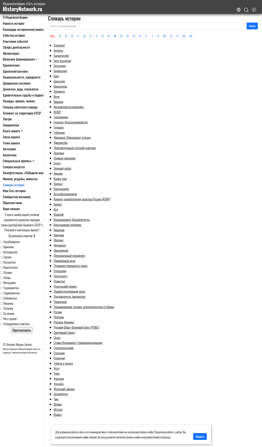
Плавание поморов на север (70, 265)
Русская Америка (64, 322)
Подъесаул (60, 276)
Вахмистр (59, 91)
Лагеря (7, 118)
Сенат (57, 337)
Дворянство (61, 142)
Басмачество (61, 55)
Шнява (58, 404)
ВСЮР (57, 112)
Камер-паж (60, 178)
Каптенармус (61, 188)
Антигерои (9, 148)
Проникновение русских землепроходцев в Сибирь (84, 306)
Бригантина (60, 86)
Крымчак (59, 229)
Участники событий (15, 41)
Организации (11, 53)
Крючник (59, 235)
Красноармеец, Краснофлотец (72, 219)
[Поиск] (246, 10)
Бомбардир (60, 70)
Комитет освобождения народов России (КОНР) (82, 199)
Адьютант (59, 45)
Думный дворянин (64, 158)
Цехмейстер (61, 393)
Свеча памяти (11, 136)
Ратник (58, 312)
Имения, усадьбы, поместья (20, 178)
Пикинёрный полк (64, 260)
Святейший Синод (64, 332)
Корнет (58, 204)
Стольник (59, 352)
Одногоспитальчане (15, 71)
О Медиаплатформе (15, 17)
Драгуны (59, 152)
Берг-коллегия (62, 60)
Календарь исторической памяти (23, 29)
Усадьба (59, 383)
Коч (56, 209)
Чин (56, 399)
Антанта (58, 50)
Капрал (58, 183)
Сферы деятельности (16, 47)
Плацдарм (60, 270)
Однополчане (11, 65)
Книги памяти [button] (11, 130)
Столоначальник (63, 347)
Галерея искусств (14, 166)
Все (52, 35)
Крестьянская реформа (67, 224)
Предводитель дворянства (69, 296)
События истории (14, 35)
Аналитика (9, 154)
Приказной (60, 301)
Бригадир (59, 81)
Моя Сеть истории (14, 190)
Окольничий (61, 250)
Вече (57, 96)
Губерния (59, 132)
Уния (57, 373)
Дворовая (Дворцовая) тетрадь (72, 137)
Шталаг (58, 409)
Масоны (58, 240)
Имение (58, 173)
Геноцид (59, 127)
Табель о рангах (63, 363)
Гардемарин (61, 116)
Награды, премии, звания (19, 100)
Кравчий (59, 214)
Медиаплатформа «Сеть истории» (24, 6)
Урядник (59, 378)
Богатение (60, 65)
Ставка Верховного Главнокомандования (78, 342)
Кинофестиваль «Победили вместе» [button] (26, 172)
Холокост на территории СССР (22, 113)
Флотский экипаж (64, 388)
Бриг (56, 76)
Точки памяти (11, 142)
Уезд (57, 368)
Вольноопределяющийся (69, 106)
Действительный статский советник (75, 147)
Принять (200, 436)
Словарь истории (13, 184)
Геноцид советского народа (20, 107)
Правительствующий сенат (69, 291)
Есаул (57, 163)
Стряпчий (59, 358)
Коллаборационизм (65, 193)
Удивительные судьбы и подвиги (24, 95)
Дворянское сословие (16, 83)
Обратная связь (12, 202)
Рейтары (59, 316)
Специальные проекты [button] (17, 160)
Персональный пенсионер (69, 255)
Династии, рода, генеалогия (20, 89)
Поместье (59, 281)
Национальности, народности (21, 77)
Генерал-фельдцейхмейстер (71, 122)
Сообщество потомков (16, 196)
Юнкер (57, 414)
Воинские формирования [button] (19, 59)
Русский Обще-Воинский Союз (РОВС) (76, 327)
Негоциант (60, 245)
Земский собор (62, 168)
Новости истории (13, 23)
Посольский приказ (65, 286)
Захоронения (11, 125)
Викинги (58, 101)
